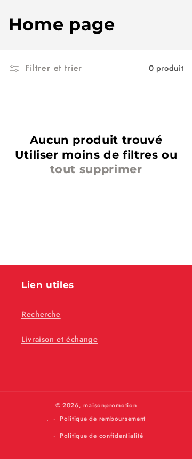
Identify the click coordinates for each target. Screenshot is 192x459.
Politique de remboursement (103, 418)
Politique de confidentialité (101, 435)
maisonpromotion (110, 405)
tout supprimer (96, 169)
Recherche (41, 314)
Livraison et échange (59, 339)
